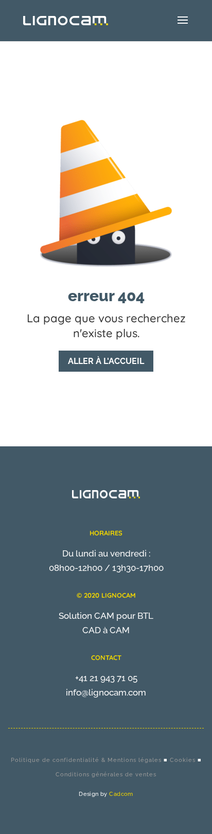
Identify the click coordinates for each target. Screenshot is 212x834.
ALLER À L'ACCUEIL (106, 361)
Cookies (183, 760)
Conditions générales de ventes (106, 774)
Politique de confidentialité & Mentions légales (86, 760)
